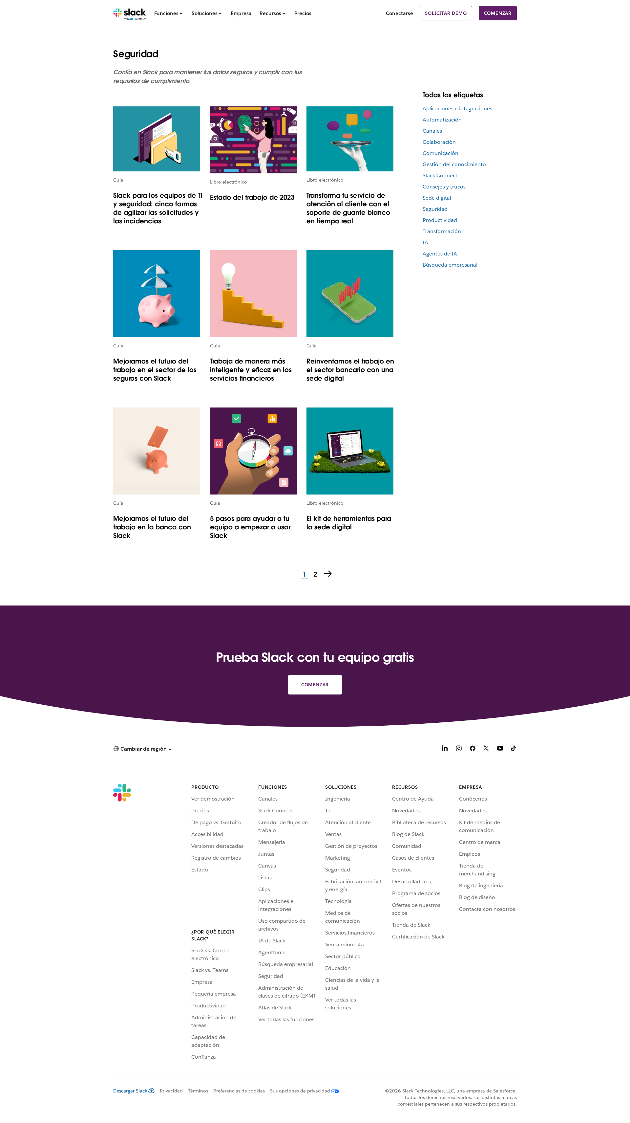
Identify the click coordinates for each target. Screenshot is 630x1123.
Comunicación (440, 153)
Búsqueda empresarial (450, 264)
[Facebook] (472, 749)
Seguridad (435, 209)
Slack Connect (440, 175)
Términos (198, 1091)
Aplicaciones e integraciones (457, 108)
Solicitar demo (446, 13)
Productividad (440, 220)
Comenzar (498, 13)
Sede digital (437, 197)
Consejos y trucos (444, 186)
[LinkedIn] (445, 749)
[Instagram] (459, 749)
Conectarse (399, 13)
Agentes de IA (440, 253)
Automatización (442, 119)
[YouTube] (500, 749)
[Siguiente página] (328, 574)
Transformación (442, 231)
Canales (432, 130)
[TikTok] (514, 749)
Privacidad (171, 1091)
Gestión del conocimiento (454, 164)
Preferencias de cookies (239, 1091)
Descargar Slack (130, 1091)
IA (425, 242)
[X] (486, 749)
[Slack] (129, 13)
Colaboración (439, 142)
